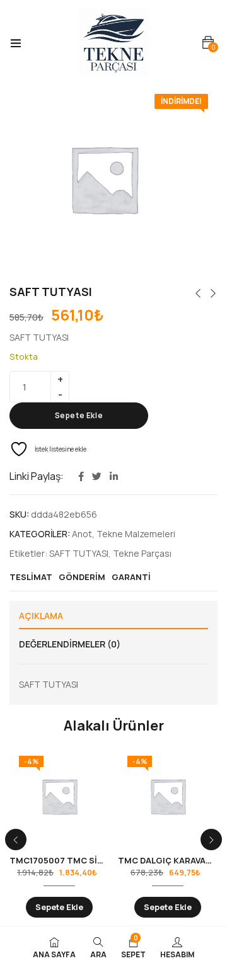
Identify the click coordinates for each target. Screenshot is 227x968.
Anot (82, 534)
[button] (208, 42)
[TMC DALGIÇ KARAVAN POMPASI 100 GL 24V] (168, 796)
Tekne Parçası (142, 553)
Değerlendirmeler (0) (69, 644)
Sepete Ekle (79, 415)
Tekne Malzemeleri (135, 534)
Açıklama (41, 616)
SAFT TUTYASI (78, 553)
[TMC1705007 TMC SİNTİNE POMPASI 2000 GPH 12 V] (59, 796)
